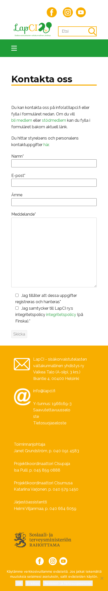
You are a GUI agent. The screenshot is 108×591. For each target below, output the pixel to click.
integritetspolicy (61, 314)
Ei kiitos (33, 583)
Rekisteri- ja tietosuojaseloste (67, 583)
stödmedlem (54, 120)
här (46, 144)
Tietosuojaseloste (49, 423)
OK (19, 583)
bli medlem (21, 120)
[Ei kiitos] (101, 578)
